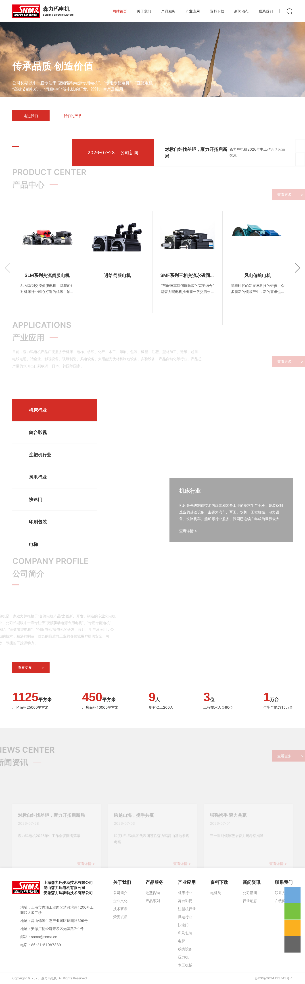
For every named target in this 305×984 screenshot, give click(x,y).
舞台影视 (185, 901)
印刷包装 (185, 933)
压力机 (183, 957)
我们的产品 (72, 116)
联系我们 (284, 882)
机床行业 (185, 893)
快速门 (183, 925)
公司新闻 (250, 893)
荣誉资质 (120, 917)
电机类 (215, 893)
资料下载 (219, 882)
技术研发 (120, 909)
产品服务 (154, 882)
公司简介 (120, 893)
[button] (15, 146)
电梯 (181, 941)
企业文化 (120, 901)
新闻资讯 (252, 882)
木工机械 (185, 965)
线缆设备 (185, 949)
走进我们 (31, 116)
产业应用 (187, 882)
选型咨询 (153, 893)
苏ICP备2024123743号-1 (274, 978)
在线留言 (282, 901)
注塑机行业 (187, 909)
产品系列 (153, 901)
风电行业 (185, 917)
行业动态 (250, 901)
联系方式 (282, 893)
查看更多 (274, 194)
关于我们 (122, 882)
